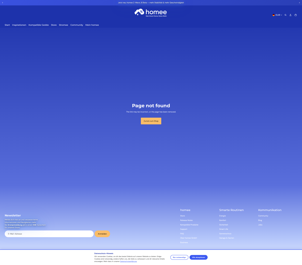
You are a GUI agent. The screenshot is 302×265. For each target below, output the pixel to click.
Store (182, 216)
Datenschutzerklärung (128, 261)
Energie (222, 216)
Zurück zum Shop (151, 121)
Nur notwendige (179, 257)
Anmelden (102, 234)
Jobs (260, 225)
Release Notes (186, 220)
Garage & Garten (226, 238)
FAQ (182, 233)
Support (183, 229)
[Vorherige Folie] (2, 2)
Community (263, 216)
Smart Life (223, 229)
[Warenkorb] (295, 15)
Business (184, 242)
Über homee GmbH (188, 238)
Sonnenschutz (225, 233)
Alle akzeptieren (198, 257)
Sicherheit (223, 225)
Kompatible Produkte (189, 225)
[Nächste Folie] (299, 2)
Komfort (222, 220)
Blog (260, 220)
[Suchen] (285, 15)
